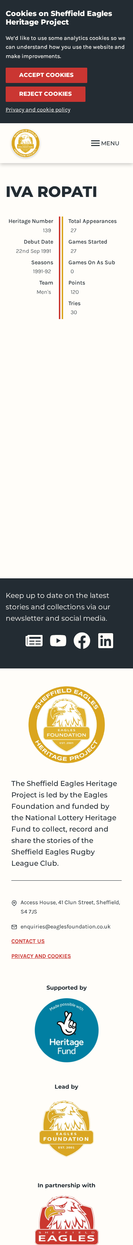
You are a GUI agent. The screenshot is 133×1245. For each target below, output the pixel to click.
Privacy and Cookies (41, 956)
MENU (110, 143)
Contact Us (28, 941)
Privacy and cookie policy (38, 109)
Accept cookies (46, 75)
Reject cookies (45, 93)
